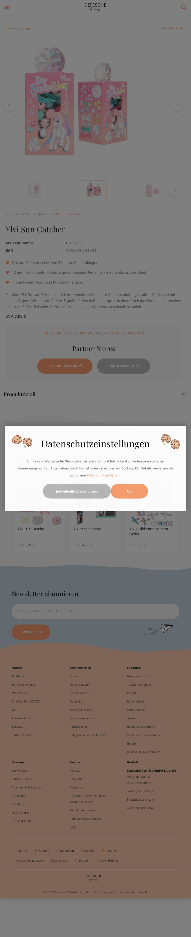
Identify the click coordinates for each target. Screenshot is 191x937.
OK (129, 491)
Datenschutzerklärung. (104, 475)
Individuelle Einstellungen (77, 491)
